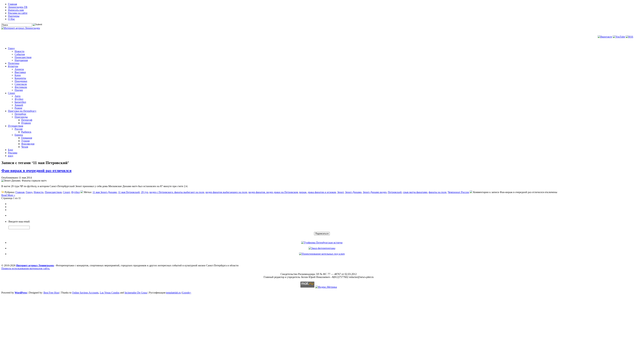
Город (11, 48)
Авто (17, 96)
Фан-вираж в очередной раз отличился (36, 170)
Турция (25, 140)
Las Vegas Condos (109, 292)
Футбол (19, 99)
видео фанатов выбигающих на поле (226, 192)
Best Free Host (51, 292)
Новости (19, 51)
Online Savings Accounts (85, 292)
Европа (19, 134)
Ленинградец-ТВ (17, 7)
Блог (10, 149)
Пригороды (21, 117)
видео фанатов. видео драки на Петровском (273, 192)
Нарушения (21, 60)
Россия (18, 128)
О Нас (11, 19)
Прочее (19, 90)
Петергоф (26, 120)
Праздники (21, 81)
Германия (26, 137)
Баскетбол (20, 102)
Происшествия (23, 57)
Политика (13, 63)
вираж (302, 192)
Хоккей (19, 105)
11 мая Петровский (129, 192)
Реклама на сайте (17, 13)
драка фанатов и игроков (322, 192)
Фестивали (21, 87)
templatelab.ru (173, 292)
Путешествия (15, 125)
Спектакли (21, 84)
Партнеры (13, 16)
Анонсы (19, 69)
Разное (18, 108)
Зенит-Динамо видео (375, 192)
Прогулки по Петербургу (22, 111)
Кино (18, 75)
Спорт (11, 93)
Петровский (395, 192)
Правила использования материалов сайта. (25, 268)
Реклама (12, 152)
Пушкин (26, 122)
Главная (12, 4)
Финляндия (27, 143)
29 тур (144, 192)
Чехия (24, 146)
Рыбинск (26, 131)
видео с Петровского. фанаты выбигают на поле (176, 192)
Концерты (20, 78)
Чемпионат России (458, 192)
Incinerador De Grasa (136, 292)
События (20, 54)
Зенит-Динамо (353, 192)
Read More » (8, 195)
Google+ (186, 292)
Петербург (20, 114)
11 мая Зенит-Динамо (105, 192)
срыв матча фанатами (415, 192)
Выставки (20, 72)
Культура (13, 66)
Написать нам (16, 10)
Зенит (340, 192)
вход (10, 155)
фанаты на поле (437, 192)
